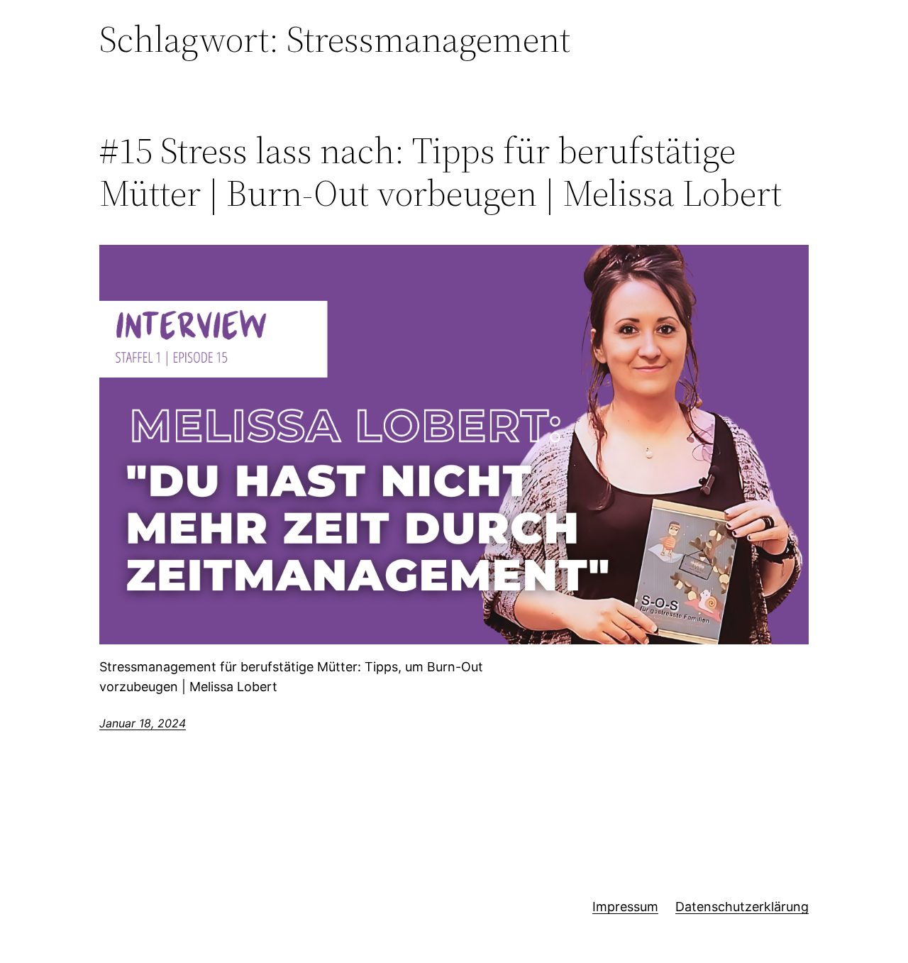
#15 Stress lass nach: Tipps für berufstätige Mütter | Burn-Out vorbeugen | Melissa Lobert (440, 171)
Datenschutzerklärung (742, 906)
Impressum (625, 906)
